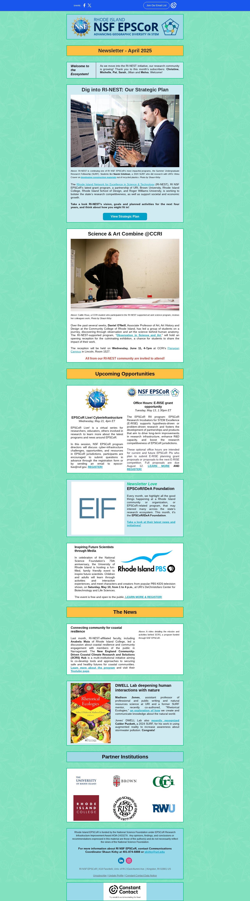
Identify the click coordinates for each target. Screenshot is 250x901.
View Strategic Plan (125, 216)
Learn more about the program (93, 667)
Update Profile (116, 875)
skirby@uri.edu (155, 851)
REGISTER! (95, 466)
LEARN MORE (159, 465)
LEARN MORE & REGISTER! (143, 597)
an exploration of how (145, 710)
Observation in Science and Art (139, 335)
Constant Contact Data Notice (141, 875)
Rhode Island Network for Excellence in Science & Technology (115, 184)
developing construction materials (98, 177)
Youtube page (80, 671)
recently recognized (165, 720)
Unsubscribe (100, 875)
